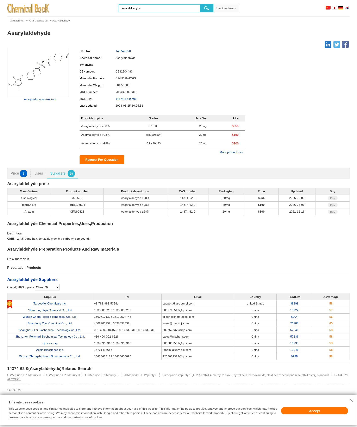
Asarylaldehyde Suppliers (32, 279)
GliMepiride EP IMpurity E (102, 375)
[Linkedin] (328, 44)
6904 (294, 316)
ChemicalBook (17, 20)
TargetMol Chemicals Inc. (50, 303)
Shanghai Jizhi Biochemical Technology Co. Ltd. (50, 330)
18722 (294, 310)
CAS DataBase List (38, 20)
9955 (294, 356)
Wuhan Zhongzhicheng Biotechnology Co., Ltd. (50, 356)
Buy (332, 198)
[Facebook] (345, 44)
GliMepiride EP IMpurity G (24, 375)
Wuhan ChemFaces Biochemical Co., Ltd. (50, 316)
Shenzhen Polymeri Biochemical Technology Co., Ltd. (50, 336)
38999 (294, 303)
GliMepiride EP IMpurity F (140, 375)
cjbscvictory (50, 343)
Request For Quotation (101, 159)
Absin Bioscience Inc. (50, 349)
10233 (294, 343)
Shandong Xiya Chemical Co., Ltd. (50, 323)
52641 (294, 330)
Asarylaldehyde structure (40, 99)
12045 (294, 349)
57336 (294, 336)
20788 (294, 323)
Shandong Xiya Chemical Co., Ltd (50, 310)
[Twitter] (336, 44)
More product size (231, 152)
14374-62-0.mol (125, 98)
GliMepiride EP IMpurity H (63, 375)
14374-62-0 (123, 51)
